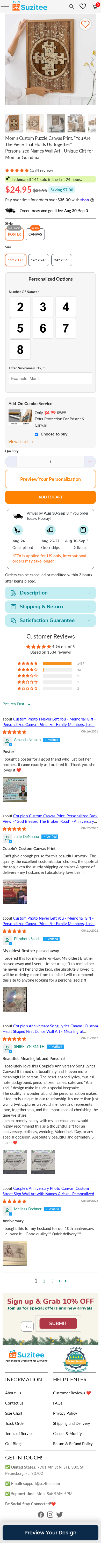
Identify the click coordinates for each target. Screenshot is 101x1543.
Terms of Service (19, 1433)
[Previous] (9, 60)
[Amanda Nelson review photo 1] (15, 789)
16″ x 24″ (38, 260)
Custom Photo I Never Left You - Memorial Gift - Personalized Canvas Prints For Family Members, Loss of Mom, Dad (50, 724)
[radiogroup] (50, 328)
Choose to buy (54, 433)
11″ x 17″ (15, 260)
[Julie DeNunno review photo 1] (15, 891)
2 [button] (44, 1281)
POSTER (14, 234)
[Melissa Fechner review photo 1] (15, 1253)
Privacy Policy (65, 1413)
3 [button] (52, 1281)
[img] (14, 732)
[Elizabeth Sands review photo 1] (15, 999)
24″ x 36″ (61, 260)
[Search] (70, 6)
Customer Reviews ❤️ (72, 1392)
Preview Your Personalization (50, 479)
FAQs (57, 1403)
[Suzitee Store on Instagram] (50, 1516)
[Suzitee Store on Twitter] (59, 1516)
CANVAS (35, 234)
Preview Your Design (50, 1532)
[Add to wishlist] (85, 24)
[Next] (92, 60)
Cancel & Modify (67, 1433)
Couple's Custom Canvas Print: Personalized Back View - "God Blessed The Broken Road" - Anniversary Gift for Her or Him (50, 821)
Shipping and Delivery (71, 1423)
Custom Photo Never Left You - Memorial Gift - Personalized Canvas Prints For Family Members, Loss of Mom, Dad (50, 923)
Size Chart (13, 1413)
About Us (13, 1392)
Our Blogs (14, 1443)
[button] (17, 170)
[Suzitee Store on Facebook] (41, 1516)
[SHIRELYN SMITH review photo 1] (15, 1161)
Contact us (14, 1403)
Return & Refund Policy (73, 1443)
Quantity (12, 451)
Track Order (15, 1423)
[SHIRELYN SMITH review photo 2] (43, 1161)
